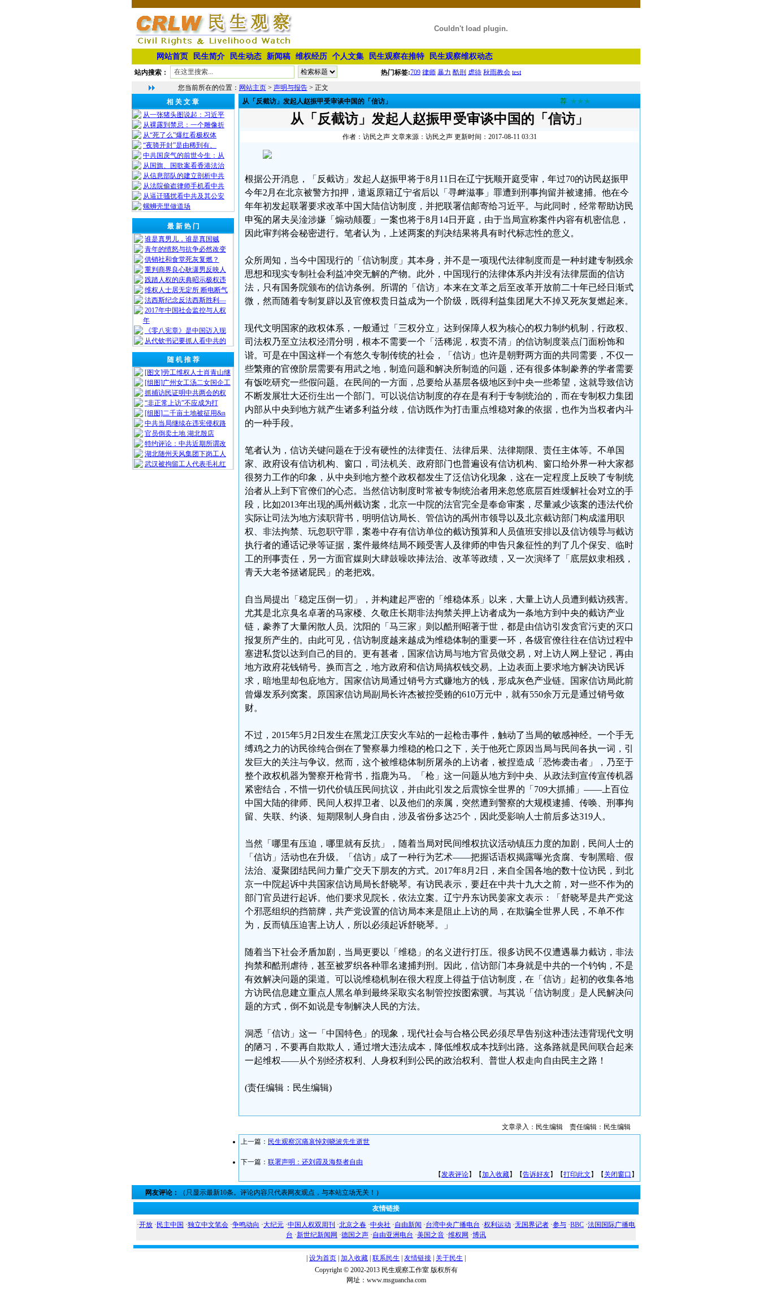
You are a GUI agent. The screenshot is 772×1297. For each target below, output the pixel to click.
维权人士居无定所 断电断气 (186, 290)
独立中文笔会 (208, 1225)
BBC (577, 1225)
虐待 (475, 72)
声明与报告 (290, 88)
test (516, 72)
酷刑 (459, 72)
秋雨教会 (496, 72)
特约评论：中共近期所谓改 (185, 444)
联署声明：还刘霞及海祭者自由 (315, 1162)
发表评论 (455, 1174)
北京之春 (352, 1225)
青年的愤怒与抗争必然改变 (185, 249)
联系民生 (386, 1258)
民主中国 (170, 1225)
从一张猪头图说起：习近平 (183, 115)
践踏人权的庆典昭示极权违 (185, 280)
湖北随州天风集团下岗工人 (185, 454)
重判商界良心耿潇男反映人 (185, 270)
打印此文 (577, 1174)
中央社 (380, 1225)
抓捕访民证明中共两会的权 (185, 393)
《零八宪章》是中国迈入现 (185, 331)
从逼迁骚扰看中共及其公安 (183, 196)
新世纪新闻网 (317, 1235)
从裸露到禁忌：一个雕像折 (183, 125)
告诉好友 (536, 1174)
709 (415, 72)
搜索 (360, 74)
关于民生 (449, 1258)
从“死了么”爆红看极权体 (179, 135)
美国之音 (430, 1235)
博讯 (479, 1235)
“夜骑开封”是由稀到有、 (179, 145)
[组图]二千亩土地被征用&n (185, 413)
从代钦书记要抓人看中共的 (185, 341)
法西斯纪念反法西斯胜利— (185, 300)
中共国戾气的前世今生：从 (183, 155)
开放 (146, 1225)
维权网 (458, 1235)
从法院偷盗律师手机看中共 (183, 186)
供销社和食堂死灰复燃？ (182, 259)
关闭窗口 (617, 1174)
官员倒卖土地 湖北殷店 (179, 433)
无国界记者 (532, 1225)
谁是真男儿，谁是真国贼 (182, 239)
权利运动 (497, 1225)
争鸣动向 (245, 1225)
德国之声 (354, 1235)
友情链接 (417, 1258)
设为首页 (322, 1258)
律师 (429, 72)
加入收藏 (495, 1174)
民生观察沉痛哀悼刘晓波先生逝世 (319, 1142)
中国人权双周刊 (311, 1225)
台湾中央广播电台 (453, 1225)
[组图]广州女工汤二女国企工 (188, 383)
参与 (559, 1225)
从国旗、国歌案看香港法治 (183, 166)
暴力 (444, 72)
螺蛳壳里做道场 (166, 206)
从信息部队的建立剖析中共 (183, 176)
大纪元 (273, 1225)
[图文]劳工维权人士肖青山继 (188, 372)
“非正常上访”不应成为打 (181, 403)
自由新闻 (408, 1225)
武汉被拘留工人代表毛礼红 (185, 464)
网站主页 (252, 88)
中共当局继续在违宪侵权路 (185, 423)
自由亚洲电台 (392, 1235)
